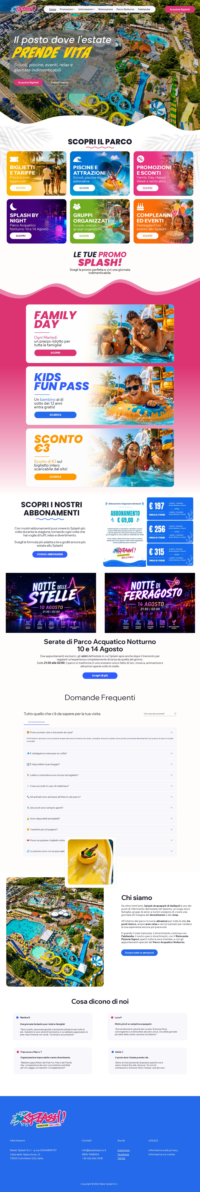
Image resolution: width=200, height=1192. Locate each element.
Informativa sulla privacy (163, 1150)
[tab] (36, 722)
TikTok (121, 1158)
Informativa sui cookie (161, 1154)
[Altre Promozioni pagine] (74, 9)
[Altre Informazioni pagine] (94, 9)
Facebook (123, 1154)
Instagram (123, 1150)
